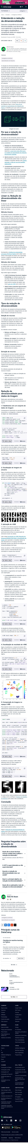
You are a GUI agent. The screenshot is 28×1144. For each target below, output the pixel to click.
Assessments (18, 1019)
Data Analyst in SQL (6, 1090)
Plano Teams (4, 1031)
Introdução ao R (5, 1072)
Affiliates (3, 1014)
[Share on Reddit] (12, 925)
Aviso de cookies (15, 1132)
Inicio (2, 14)
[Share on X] (15, 925)
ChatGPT (3, 1061)
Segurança (11, 1137)
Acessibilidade (4, 1137)
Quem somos (4, 1008)
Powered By (17, 441)
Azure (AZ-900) (18, 1101)
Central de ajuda (5, 1019)
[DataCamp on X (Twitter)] (6, 1121)
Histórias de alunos (19, 1037)
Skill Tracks (18, 1010)
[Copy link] (2, 925)
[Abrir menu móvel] (26, 6)
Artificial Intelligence (6, 1054)
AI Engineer (18, 1096)
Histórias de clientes (6, 1037)
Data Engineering (19, 1052)
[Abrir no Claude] (21, 40)
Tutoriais (8, 14)
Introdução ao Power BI (6, 1074)
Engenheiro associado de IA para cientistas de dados (7, 1107)
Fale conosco (4, 1021)
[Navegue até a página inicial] (6, 7)
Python (2, 1048)
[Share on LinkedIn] (5, 925)
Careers (3, 1012)
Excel (2, 1059)
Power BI (3, 1057)
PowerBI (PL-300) (19, 1099)
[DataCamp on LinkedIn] (11, 1121)
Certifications (18, 1014)
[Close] (26, 2)
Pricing (16, 1027)
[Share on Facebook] (8, 925)
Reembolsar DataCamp (20, 1035)
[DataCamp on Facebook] (2, 1121)
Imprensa (3, 1010)
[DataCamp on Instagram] (20, 1121)
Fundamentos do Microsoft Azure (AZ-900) (20, 1079)
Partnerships (4, 1017)
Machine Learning (19, 1050)
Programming (18, 1054)
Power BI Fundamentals (20, 1075)
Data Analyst (18, 1090)
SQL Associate (18, 1092)
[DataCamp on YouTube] (16, 1121)
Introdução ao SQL (5, 1069)
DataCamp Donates (20, 1042)
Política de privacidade (5, 1132)
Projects (17, 1017)
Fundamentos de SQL (20, 1069)
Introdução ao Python (6, 1067)
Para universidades (19, 1040)
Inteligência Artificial (16, 14)
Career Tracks (18, 1008)
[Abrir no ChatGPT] (17, 40)
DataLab (17, 1021)
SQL (2, 1052)
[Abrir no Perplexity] (25, 40)
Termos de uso (18, 1137)
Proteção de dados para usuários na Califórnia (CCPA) (12, 1134)
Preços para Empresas (6, 1029)
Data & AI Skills (4, 1027)
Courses (17, 1012)
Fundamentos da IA (19, 1067)
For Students (18, 1029)
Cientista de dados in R (6, 1096)
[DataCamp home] (11, 1117)
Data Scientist (18, 1094)
